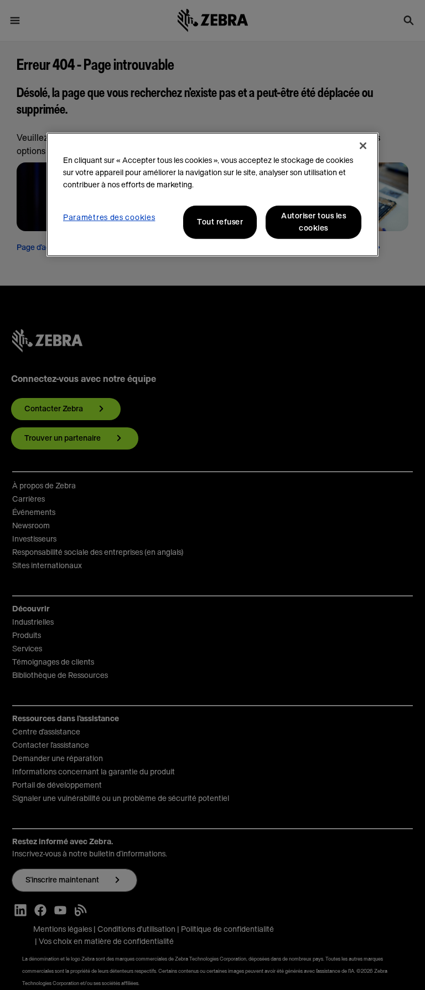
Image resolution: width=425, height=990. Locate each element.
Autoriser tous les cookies (313, 222)
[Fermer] (363, 146)
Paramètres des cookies (109, 218)
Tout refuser (220, 222)
